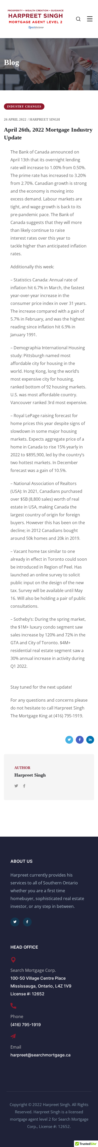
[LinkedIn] (90, 740)
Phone (16, 1016)
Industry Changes (24, 106)
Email (15, 1047)
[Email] (13, 1036)
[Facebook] (80, 740)
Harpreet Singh (45, 119)
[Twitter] (69, 740)
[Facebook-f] (27, 922)
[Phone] (13, 1006)
